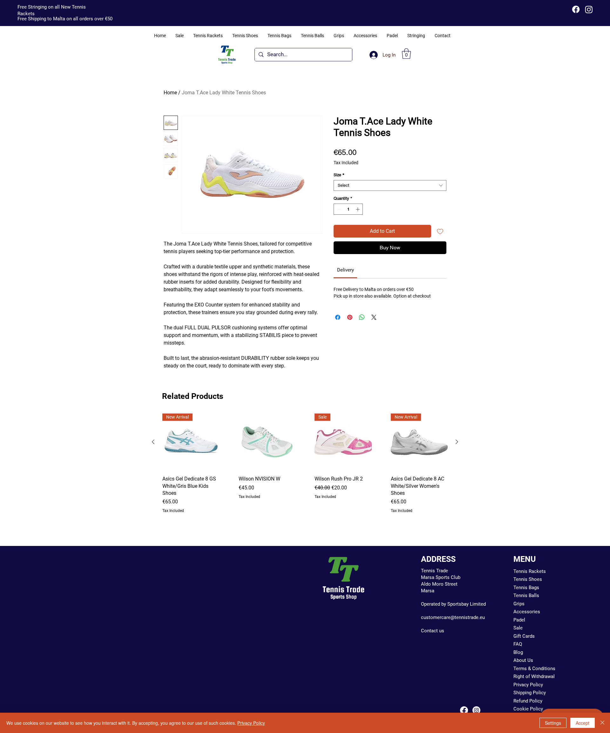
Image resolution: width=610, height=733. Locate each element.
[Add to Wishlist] (440, 231)
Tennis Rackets (529, 571)
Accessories (526, 612)
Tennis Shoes (527, 579)
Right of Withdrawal (534, 676)
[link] (345, 270)
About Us (523, 660)
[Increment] (358, 209)
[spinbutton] (348, 209)
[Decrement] (338, 209)
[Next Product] (457, 442)
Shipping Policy (529, 693)
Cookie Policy (528, 709)
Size (339, 174)
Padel (519, 620)
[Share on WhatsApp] (362, 317)
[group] (305, 463)
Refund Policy (527, 701)
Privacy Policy (528, 685)
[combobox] (390, 185)
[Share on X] (374, 317)
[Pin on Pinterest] (350, 317)
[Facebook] (576, 9)
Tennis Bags (526, 587)
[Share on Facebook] (338, 317)
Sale (518, 628)
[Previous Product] (153, 442)
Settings (553, 723)
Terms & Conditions (534, 668)
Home (170, 93)
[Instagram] (589, 9)
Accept (582, 723)
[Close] (602, 723)
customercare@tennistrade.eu (453, 617)
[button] (406, 53)
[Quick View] (267, 442)
